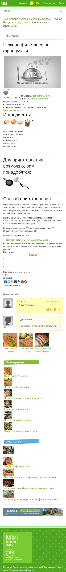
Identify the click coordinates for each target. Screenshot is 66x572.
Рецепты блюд (17, 19)
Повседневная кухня (39, 99)
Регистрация (49, 3)
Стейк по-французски (16, 466)
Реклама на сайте (17, 570)
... (5, 455)
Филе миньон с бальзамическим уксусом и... (30, 488)
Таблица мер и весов (12, 110)
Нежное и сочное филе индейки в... (25, 398)
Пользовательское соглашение (27, 567)
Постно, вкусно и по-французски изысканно (30, 477)
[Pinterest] (25, 282)
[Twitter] (9, 282)
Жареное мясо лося (16, 409)
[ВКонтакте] (5, 282)
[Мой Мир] (15, 282)
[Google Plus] (22, 282)
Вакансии (30, 570)
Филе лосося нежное (16, 376)
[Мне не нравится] (55, 309)
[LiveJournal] (19, 282)
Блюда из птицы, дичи (16, 22)
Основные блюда (39, 19)
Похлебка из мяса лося (18, 420)
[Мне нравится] (48, 309)
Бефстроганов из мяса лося (20, 431)
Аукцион (23, 3)
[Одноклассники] (12, 282)
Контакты (7, 567)
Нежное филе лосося (16, 387)
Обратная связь (49, 567)
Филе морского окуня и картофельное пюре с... (32, 499)
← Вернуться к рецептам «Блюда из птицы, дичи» (26, 240)
